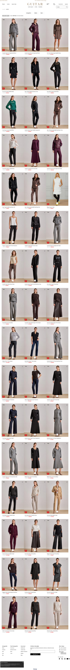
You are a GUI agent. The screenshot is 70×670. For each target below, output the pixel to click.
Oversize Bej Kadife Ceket (52, 515)
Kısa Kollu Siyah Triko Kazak (30, 361)
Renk (42, 12)
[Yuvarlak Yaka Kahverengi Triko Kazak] (35, 304)
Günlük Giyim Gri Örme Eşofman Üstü (54, 361)
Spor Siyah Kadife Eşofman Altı (8, 207)
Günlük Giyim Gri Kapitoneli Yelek (54, 245)
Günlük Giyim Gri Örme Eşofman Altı (9, 476)
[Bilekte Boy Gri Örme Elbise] (57, 458)
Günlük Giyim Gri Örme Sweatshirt (54, 438)
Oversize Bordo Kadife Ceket (8, 553)
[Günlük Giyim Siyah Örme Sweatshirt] (35, 420)
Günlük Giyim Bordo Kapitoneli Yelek (54, 168)
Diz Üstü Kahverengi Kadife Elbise (54, 53)
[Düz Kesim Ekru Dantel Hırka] (35, 497)
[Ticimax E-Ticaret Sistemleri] (35, 669)
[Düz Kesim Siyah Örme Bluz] (57, 266)
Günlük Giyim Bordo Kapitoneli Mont (32, 53)
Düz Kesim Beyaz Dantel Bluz (8, 168)
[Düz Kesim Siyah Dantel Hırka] (13, 497)
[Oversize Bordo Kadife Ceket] (13, 535)
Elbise (3, 647)
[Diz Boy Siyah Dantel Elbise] (35, 574)
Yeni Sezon (12, 647)
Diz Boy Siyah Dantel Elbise (30, 592)
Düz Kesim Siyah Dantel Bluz (53, 91)
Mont (11, 651)
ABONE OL (35, 654)
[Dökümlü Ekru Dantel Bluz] (57, 612)
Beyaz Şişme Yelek (50, 207)
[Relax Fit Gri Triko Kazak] (13, 343)
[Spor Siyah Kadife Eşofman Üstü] (35, 73)
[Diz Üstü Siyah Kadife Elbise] (13, 73)
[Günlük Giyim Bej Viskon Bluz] (13, 266)
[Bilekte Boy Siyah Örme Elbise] (35, 458)
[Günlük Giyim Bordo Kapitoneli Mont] (35, 35)
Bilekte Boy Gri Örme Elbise (52, 476)
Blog (21, 655)
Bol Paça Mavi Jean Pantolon (8, 399)
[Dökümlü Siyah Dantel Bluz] (35, 612)
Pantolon (3, 649)
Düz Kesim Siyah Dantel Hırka (8, 515)
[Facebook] (59, 658)
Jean (3, 653)
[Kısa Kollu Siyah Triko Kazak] (35, 343)
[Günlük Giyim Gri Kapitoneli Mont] (13, 35)
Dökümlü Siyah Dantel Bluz (30, 630)
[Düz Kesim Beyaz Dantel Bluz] (13, 150)
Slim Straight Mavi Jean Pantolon (31, 399)
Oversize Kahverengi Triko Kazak (54, 322)
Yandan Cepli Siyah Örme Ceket (31, 245)
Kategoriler (28, 12)
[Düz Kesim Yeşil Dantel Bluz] (13, 112)
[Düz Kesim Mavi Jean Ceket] (13, 420)
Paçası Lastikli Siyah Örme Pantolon (9, 245)
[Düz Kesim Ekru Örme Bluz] (35, 535)
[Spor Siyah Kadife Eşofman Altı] (13, 189)
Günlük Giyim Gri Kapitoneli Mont (9, 53)
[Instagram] (64, 658)
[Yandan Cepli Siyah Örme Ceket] (35, 227)
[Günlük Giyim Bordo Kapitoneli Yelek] (57, 150)
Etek (3, 651)
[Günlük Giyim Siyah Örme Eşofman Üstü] (35, 266)
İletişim (3, 4)
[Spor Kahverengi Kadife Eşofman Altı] (35, 189)
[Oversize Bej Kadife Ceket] (57, 497)
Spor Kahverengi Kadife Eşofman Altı (32, 207)
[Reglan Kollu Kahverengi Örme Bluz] (13, 574)
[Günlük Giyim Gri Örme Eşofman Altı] (13, 458)
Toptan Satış (23, 649)
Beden (36, 12)
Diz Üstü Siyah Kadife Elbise (8, 91)
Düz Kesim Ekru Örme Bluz (30, 553)
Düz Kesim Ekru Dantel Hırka (31, 515)
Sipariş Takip (14, 4)
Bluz (3, 655)
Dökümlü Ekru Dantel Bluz (52, 630)
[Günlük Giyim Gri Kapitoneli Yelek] (57, 227)
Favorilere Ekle (22, 19)
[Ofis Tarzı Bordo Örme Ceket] (13, 612)
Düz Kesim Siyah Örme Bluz (52, 284)
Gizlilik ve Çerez (18, 664)
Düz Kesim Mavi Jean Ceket (8, 438)
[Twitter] (62, 658)
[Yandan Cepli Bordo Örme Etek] (35, 150)
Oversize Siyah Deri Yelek (52, 592)
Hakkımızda (23, 647)
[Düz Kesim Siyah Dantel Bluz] (57, 73)
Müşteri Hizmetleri (24, 651)
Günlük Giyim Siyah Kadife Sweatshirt (32, 130)
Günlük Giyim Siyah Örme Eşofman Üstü (33, 284)
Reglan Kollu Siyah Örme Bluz (53, 553)
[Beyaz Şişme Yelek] (57, 189)
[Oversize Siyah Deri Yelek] (57, 574)
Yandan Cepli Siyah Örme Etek (53, 399)
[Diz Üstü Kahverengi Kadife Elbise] (57, 35)
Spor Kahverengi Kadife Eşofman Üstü (55, 130)
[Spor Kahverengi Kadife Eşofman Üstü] (57, 112)
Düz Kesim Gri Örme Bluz (7, 322)
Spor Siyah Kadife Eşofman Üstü (31, 91)
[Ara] (67, 7)
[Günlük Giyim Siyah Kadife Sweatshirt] (35, 112)
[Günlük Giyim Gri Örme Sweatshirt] (57, 420)
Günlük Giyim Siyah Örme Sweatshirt (32, 438)
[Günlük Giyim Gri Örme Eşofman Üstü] (57, 343)
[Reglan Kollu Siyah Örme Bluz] (57, 535)
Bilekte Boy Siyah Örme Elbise (31, 476)
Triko (11, 653)
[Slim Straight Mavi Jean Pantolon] (35, 381)
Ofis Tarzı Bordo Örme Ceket (8, 630)
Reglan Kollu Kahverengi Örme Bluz (9, 592)
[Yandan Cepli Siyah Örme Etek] (57, 381)
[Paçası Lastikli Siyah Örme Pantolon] (13, 227)
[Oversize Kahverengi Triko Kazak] (57, 304)
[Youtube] (67, 658)
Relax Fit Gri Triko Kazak (7, 361)
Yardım (8, 4)
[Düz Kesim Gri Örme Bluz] (13, 304)
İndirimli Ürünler (13, 649)
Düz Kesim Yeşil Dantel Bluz (8, 130)
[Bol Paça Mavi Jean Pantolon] (13, 381)
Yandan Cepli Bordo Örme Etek (31, 168)
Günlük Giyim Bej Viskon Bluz (8, 284)
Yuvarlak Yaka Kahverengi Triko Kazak (33, 322)
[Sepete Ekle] (13, 49)
